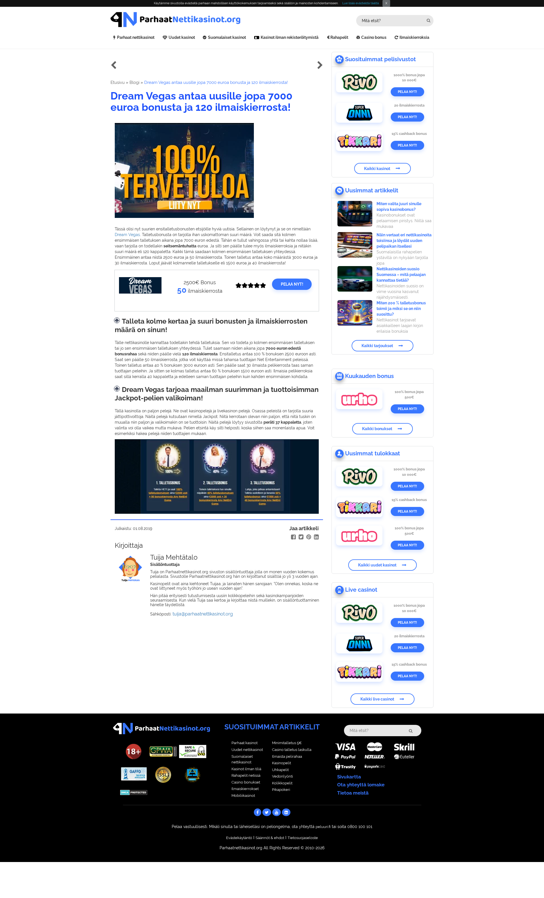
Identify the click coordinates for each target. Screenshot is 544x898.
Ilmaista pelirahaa (287, 756)
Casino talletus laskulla (291, 750)
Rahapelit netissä (245, 775)
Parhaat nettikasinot (135, 37)
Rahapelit (339, 37)
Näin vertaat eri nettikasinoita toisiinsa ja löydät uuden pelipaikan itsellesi (404, 241)
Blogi (134, 82)
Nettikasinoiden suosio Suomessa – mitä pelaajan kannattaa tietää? (401, 275)
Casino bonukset (245, 782)
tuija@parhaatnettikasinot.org (203, 614)
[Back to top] (528, 882)
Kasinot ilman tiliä (246, 769)
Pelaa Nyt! (407, 92)
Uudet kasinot (182, 37)
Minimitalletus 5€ (287, 743)
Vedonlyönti (282, 776)
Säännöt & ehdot (270, 838)
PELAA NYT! (292, 284)
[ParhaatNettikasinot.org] (191, 19)
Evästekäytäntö (239, 838)
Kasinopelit (281, 763)
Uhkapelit (280, 770)
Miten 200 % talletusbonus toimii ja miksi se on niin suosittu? (401, 309)
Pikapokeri (281, 789)
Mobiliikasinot (243, 795)
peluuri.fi (323, 827)
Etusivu (117, 82)
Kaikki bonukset (377, 428)
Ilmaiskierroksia (414, 37)
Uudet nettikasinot (247, 750)
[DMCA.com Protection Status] (134, 792)
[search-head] (429, 21)
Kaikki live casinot (377, 699)
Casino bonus (373, 37)
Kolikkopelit (282, 783)
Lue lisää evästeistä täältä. (360, 3)
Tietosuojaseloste (303, 838)
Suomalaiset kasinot (227, 37)
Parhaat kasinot (244, 743)
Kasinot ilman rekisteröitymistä (289, 37)
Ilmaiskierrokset (245, 789)
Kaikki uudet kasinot (377, 565)
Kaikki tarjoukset (377, 345)
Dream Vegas (127, 234)
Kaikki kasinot (377, 168)
